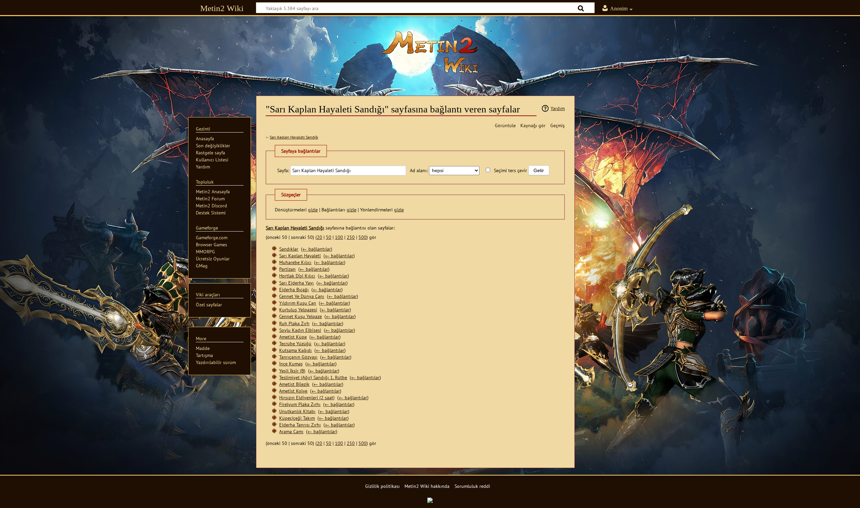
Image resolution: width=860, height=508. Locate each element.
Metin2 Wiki (222, 8)
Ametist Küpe (293, 337)
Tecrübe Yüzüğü (295, 343)
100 (339, 237)
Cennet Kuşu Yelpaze (300, 316)
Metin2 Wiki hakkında (426, 486)
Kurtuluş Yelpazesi (298, 309)
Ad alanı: (419, 170)
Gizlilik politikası (382, 486)
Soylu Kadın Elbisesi (300, 330)
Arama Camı (291, 431)
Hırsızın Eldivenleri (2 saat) (307, 397)
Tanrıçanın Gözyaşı (298, 357)
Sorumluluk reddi (472, 486)
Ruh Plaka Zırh (294, 323)
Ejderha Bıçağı (294, 289)
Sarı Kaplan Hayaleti (300, 255)
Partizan (287, 269)
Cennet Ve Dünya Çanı (301, 296)
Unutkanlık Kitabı (297, 411)
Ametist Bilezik (294, 384)
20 (319, 237)
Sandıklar (288, 249)
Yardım (558, 108)
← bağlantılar (316, 249)
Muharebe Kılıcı (295, 262)
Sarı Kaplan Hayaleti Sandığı (294, 137)
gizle (313, 209)
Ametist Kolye (293, 391)
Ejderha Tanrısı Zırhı (300, 424)
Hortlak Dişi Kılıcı (297, 275)
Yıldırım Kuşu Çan (297, 303)
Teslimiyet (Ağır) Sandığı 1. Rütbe (313, 377)
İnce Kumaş (291, 363)
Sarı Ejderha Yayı (296, 283)
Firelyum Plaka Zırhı (299, 404)
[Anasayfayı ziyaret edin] (430, 52)
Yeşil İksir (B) (292, 370)
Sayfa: (283, 170)
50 (328, 237)
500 (362, 237)
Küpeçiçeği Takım (297, 418)
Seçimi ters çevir (510, 170)
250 (351, 237)
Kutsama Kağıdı (295, 350)
